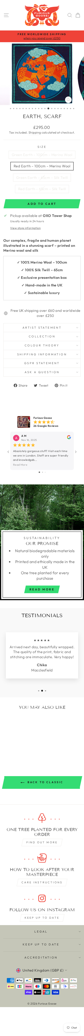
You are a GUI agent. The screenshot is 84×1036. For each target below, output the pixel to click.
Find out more (42, 842)
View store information (25, 228)
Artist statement (42, 327)
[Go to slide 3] (45, 472)
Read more (42, 589)
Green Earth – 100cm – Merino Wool (42, 154)
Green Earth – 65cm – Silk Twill (42, 177)
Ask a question (42, 372)
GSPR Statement (42, 363)
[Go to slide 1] (39, 472)
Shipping (35, 132)
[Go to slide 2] (42, 472)
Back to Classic (44, 782)
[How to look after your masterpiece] (42, 858)
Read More (20, 464)
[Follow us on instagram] (42, 898)
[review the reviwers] (69, 438)
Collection (42, 336)
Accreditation (40, 957)
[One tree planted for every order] (42, 818)
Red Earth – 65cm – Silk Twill (42, 189)
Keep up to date (42, 917)
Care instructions (42, 882)
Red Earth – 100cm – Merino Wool (42, 166)
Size (42, 147)
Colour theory (42, 345)
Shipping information (42, 354)
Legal (40, 931)
